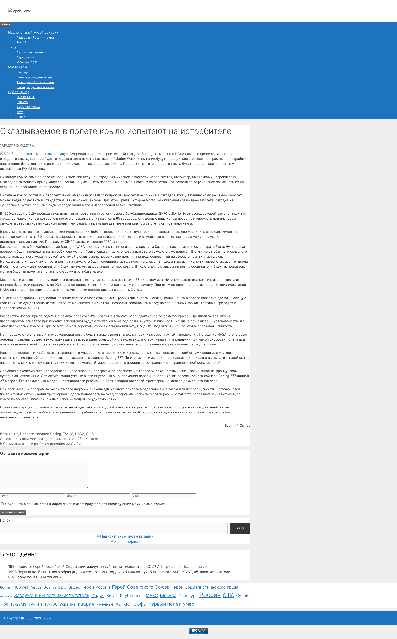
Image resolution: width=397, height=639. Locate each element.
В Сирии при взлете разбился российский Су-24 (40, 444)
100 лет (21, 587)
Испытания (9, 434)
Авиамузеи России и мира (35, 37)
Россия (210, 594)
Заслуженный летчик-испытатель (51, 595)
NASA (79, 434)
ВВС (62, 587)
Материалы (17, 67)
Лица (12, 47)
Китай (112, 595)
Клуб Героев (132, 595)
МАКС (152, 595)
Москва (168, 595)
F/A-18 (68, 434)
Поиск (5, 520)
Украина (68, 604)
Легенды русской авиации (35, 87)
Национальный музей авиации (33, 32)
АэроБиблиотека (28, 107)
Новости (22, 102)
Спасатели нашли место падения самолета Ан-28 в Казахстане (52, 439)
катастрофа (131, 603)
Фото (20, 112)
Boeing (55, 434)
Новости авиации (34, 434)
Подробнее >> (195, 566)
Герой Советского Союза (141, 587)
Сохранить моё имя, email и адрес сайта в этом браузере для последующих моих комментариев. (85, 504)
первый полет (165, 604)
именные (105, 604)
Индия (97, 595)
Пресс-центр (18, 92)
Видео (21, 117)
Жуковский (6, 596)
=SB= (47, 618)
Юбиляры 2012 (27, 62)
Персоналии (25, 57)
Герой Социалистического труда (205, 587)
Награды (23, 72)
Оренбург (187, 595)
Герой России (96, 587)
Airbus (36, 587)
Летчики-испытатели (31, 52)
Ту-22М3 (18, 604)
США (90, 434)
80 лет (6, 587)
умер (188, 604)
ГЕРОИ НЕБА (26, 97)
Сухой (242, 595)
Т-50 (4, 604)
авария (86, 604)
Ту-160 (50, 604)
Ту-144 (21, 42)
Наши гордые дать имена (35, 77)
